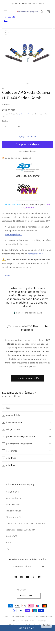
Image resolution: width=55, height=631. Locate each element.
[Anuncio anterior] (5, 4)
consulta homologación (27, 378)
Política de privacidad (19, 621)
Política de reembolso (44, 616)
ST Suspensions (13, 504)
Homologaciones (13, 234)
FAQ (7, 548)
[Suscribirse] (43, 566)
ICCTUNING (12, 616)
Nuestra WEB (11, 536)
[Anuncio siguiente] (50, 4)
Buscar (9, 542)
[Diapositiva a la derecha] (34, 83)
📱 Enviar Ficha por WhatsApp (27, 312)
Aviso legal (26, 625)
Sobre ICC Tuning (13, 498)
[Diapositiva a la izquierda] (21, 83)
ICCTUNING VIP (12, 492)
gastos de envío (24, 114)
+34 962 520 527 (9, 18)
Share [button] (7, 275)
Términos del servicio (38, 621)
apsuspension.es (13, 510)
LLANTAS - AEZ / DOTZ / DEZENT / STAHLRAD (26, 523)
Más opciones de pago (27, 151)
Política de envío (13, 625)
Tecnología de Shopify (25, 616)
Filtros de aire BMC (14, 517)
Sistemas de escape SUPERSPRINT (21, 530)
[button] (27, 628)
